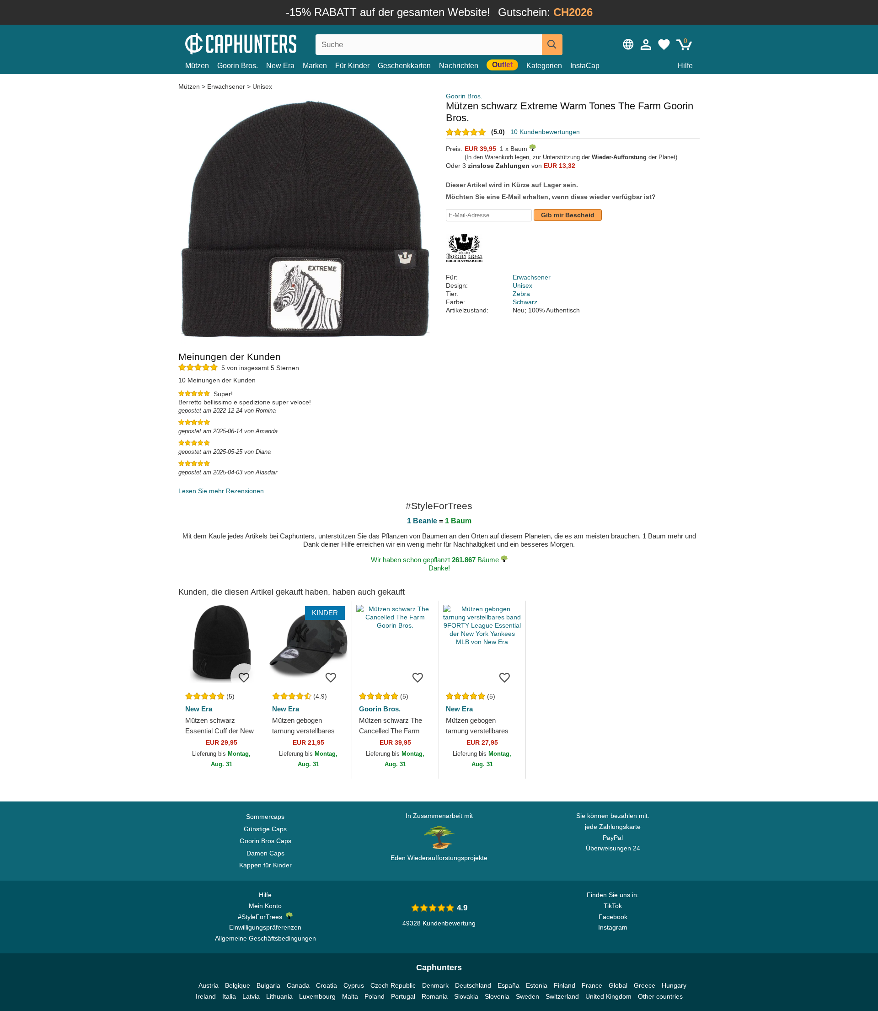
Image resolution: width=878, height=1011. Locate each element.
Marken (315, 66)
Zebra (521, 293)
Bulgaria (268, 985)
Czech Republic (393, 985)
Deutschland (473, 985)
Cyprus (353, 985)
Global (618, 985)
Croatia (326, 985)
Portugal (403, 996)
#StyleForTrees (262, 916)
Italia (229, 996)
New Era (280, 66)
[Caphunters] (265, 42)
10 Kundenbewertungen (545, 131)
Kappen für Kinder (265, 865)
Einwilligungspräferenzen (265, 927)
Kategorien (544, 66)
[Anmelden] (646, 44)
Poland (374, 996)
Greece (644, 985)
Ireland (206, 996)
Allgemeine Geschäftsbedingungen (265, 938)
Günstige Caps (265, 829)
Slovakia (466, 996)
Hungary (674, 985)
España (508, 985)
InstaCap (585, 66)
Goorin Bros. (237, 66)
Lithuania (279, 996)
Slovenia (497, 996)
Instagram (612, 927)
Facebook (613, 916)
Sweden (527, 996)
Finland (564, 985)
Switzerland (562, 996)
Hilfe (685, 66)
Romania (435, 996)
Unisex (262, 86)
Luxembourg (317, 996)
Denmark (435, 985)
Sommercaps (265, 816)
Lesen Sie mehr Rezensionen (221, 491)
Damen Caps (265, 853)
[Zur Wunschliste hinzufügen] (244, 677)
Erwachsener (226, 86)
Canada (298, 985)
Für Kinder (352, 66)
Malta (350, 996)
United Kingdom (608, 996)
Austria (208, 985)
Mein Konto (265, 905)
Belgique (237, 985)
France (592, 985)
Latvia (251, 996)
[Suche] (552, 44)
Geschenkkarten (404, 66)
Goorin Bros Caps (265, 840)
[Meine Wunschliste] (664, 44)
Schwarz (525, 302)
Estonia (536, 985)
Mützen (197, 66)
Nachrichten (458, 66)
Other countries (660, 996)
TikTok (613, 905)
